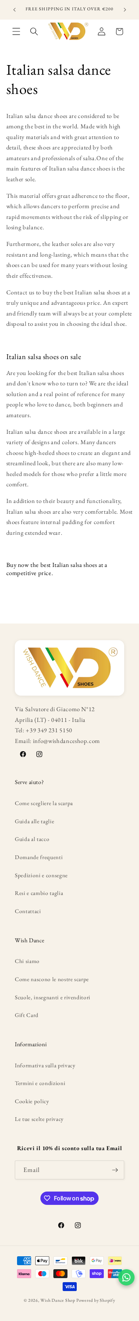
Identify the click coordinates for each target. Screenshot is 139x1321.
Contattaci (28, 911)
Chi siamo (27, 961)
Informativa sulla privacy (45, 1065)
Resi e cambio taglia (39, 893)
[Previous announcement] (14, 10)
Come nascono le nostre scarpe (52, 979)
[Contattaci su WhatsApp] (126, 1277)
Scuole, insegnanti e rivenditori (52, 997)
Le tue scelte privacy (39, 1119)
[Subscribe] (115, 1170)
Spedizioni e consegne (41, 875)
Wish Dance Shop (57, 1300)
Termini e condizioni (40, 1083)
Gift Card (27, 1015)
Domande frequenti (39, 857)
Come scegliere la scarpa (44, 803)
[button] (16, 31)
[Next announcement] (125, 10)
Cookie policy (32, 1101)
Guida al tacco (32, 839)
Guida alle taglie (34, 821)
